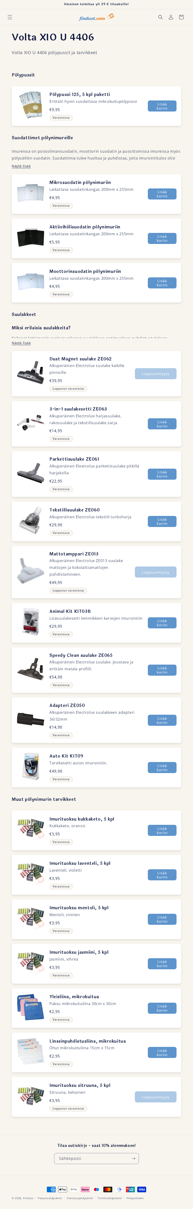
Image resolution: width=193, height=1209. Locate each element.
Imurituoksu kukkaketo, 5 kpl (81, 819)
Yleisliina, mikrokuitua (74, 997)
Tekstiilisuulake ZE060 (74, 510)
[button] (10, 17)
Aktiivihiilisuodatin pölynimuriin (85, 227)
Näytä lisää (21, 166)
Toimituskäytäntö (110, 1198)
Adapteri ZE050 (67, 705)
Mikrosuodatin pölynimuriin (80, 182)
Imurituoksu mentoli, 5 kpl (79, 908)
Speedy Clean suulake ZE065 (81, 655)
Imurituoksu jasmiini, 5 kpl (79, 952)
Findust (28, 1198)
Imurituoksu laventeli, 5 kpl (80, 863)
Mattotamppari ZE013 (73, 554)
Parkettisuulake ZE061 (74, 459)
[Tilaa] (133, 1158)
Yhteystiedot (135, 1198)
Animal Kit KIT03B (70, 611)
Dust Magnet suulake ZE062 (80, 359)
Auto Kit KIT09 (66, 756)
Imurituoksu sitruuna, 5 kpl (79, 1085)
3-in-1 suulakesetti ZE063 (78, 409)
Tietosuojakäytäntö (80, 1198)
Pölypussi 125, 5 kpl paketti (79, 94)
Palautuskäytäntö (50, 1198)
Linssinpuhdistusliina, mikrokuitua (87, 1041)
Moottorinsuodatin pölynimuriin (85, 271)
